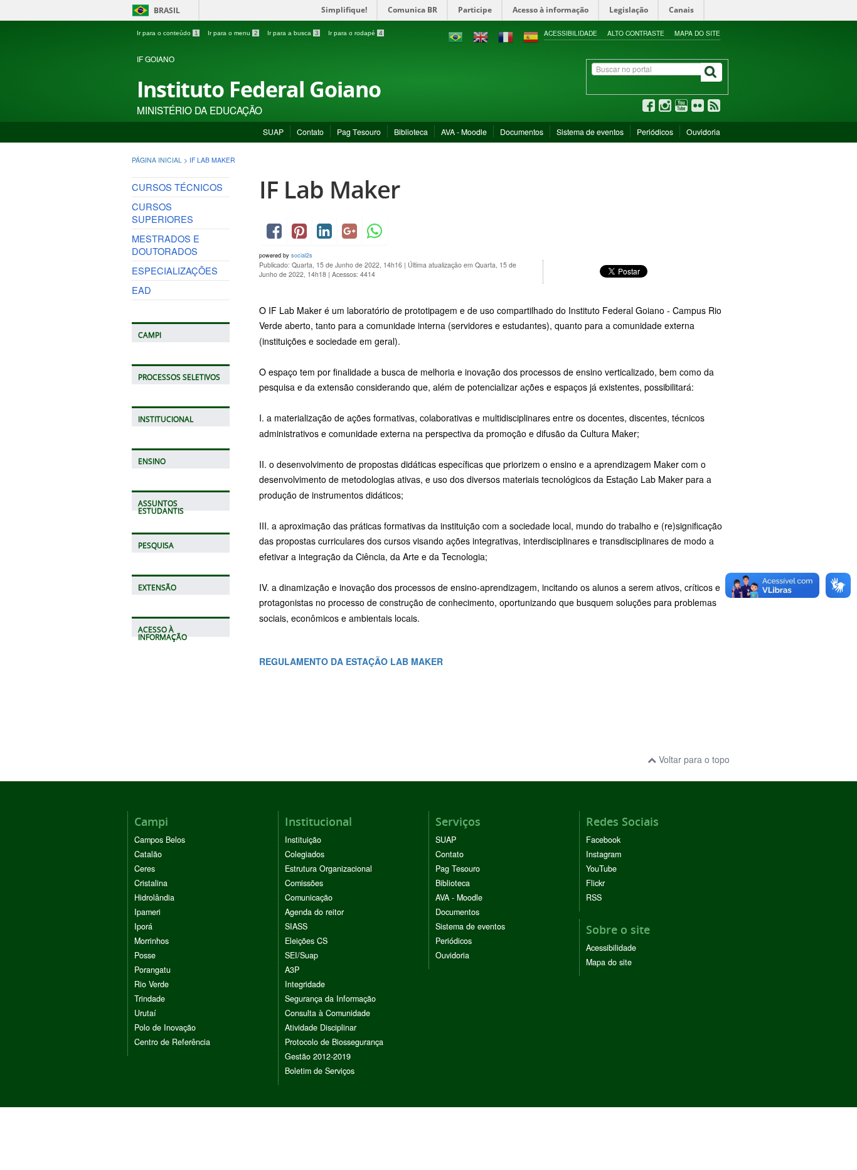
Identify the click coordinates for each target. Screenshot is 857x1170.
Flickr (595, 883)
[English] (480, 36)
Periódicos (655, 131)
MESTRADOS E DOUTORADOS (166, 244)
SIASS (296, 926)
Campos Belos (159, 839)
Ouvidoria (703, 131)
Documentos (521, 131)
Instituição (303, 839)
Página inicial (157, 160)
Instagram (603, 854)
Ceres (144, 868)
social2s (301, 255)
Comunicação (309, 897)
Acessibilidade (570, 33)
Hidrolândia (154, 897)
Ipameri (147, 912)
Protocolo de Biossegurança (334, 1042)
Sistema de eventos (590, 131)
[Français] (505, 36)
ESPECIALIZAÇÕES (175, 270)
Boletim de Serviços (319, 1070)
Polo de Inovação (165, 1027)
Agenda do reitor (314, 912)
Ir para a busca (293, 33)
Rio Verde (151, 984)
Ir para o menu (233, 33)
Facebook (603, 839)
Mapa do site (697, 33)
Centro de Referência (172, 1042)
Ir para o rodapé (355, 33)
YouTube (601, 868)
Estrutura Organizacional (328, 868)
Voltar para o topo (693, 759)
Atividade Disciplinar (320, 1027)
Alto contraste (635, 33)
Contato (310, 131)
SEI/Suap (301, 955)
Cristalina (151, 883)
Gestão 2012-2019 (318, 1056)
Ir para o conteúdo (167, 33)
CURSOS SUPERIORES (162, 212)
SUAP (273, 131)
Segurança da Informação (330, 998)
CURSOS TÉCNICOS (177, 186)
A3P (292, 969)
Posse (145, 955)
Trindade (149, 998)
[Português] (455, 36)
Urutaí (145, 1013)
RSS (594, 897)
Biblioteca (411, 131)
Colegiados (304, 854)
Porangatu (152, 969)
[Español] (530, 36)
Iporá (143, 926)
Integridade (305, 984)
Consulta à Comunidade (327, 1013)
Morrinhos (151, 940)
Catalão (148, 854)
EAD (141, 289)
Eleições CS (306, 940)
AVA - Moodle (464, 131)
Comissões (304, 883)
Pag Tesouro (359, 131)
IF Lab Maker (329, 189)
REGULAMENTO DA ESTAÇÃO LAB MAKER (351, 661)
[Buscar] (711, 72)
